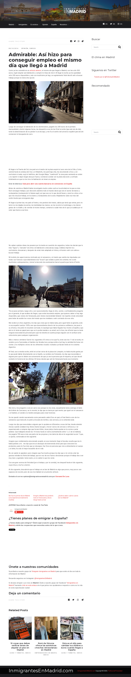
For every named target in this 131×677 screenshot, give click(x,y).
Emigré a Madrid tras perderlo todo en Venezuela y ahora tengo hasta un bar (43, 498)
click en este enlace (29, 585)
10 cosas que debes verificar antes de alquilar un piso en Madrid (20, 646)
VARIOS (32, 48)
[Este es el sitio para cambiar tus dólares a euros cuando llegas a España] (71, 628)
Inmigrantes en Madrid (47, 571)
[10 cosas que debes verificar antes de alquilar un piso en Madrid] (20, 628)
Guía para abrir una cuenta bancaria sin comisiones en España (47, 184)
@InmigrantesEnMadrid (43, 578)
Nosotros (63, 24)
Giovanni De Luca (62, 476)
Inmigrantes (23, 24)
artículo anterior (35, 70)
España (54, 24)
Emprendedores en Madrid (46, 653)
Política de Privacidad (115, 671)
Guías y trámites (17, 653)
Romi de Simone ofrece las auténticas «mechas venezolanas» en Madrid (46, 646)
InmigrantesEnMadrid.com (41, 671)
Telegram (35, 571)
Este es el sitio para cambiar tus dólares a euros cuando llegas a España (72, 646)
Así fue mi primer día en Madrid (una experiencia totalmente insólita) (19, 498)
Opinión (45, 24)
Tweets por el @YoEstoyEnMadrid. (107, 77)
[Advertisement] (46, 151)
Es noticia (34, 24)
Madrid (11, 24)
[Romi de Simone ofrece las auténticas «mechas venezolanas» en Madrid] (46, 628)
